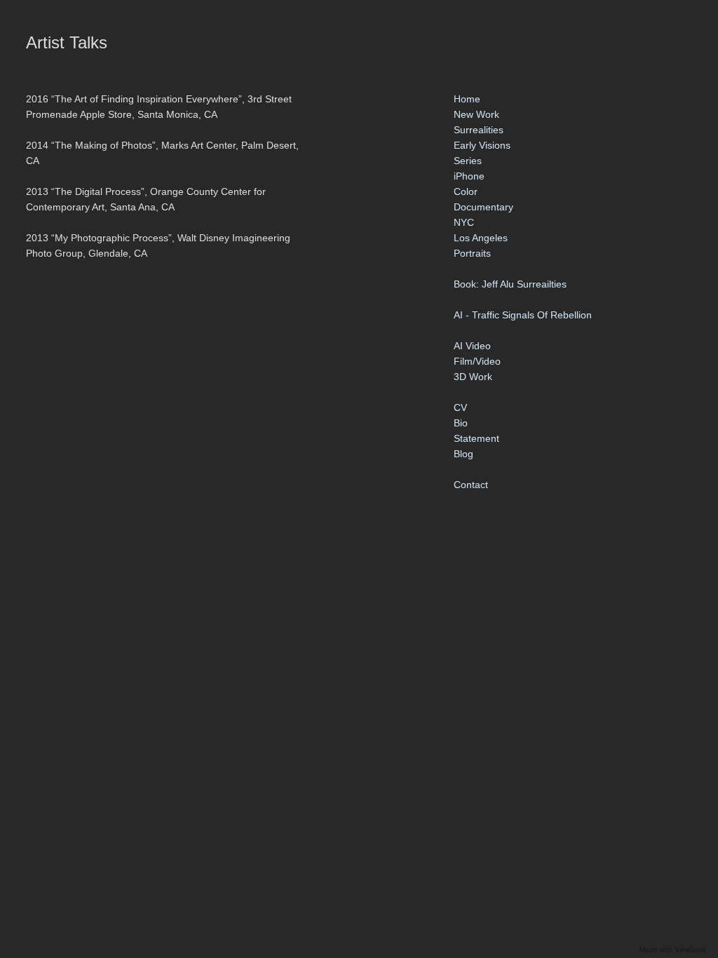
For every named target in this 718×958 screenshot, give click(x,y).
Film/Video (477, 361)
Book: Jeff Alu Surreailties (510, 284)
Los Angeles (481, 237)
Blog (463, 453)
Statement (476, 438)
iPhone (469, 176)
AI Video (472, 345)
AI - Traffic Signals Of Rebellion (523, 315)
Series (468, 160)
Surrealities (478, 129)
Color (465, 191)
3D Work (473, 376)
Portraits (472, 253)
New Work (476, 114)
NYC (464, 222)
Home (467, 98)
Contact (471, 484)
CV (460, 407)
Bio (461, 423)
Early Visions (482, 145)
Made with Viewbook (672, 949)
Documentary (483, 206)
